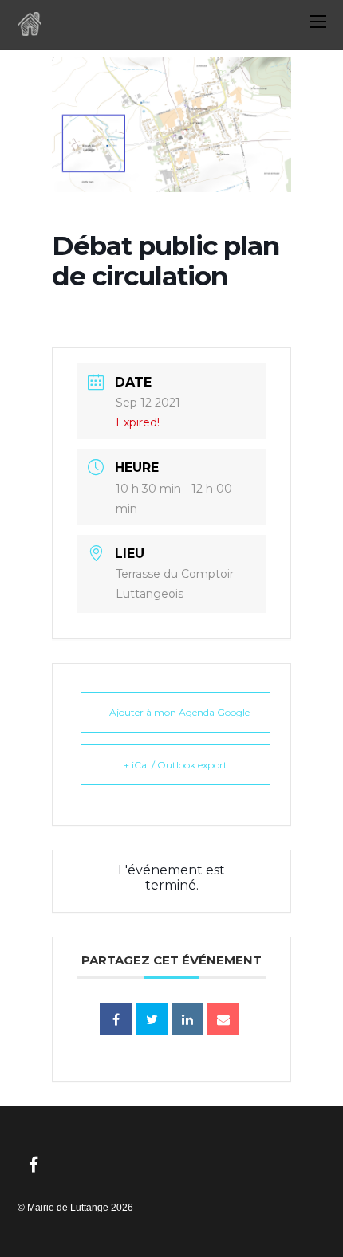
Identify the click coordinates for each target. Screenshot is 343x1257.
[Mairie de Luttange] (29, 29)
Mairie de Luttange (67, 1207)
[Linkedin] (187, 1019)
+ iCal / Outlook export (175, 765)
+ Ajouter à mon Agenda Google (175, 712)
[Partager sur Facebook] (116, 1019)
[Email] (223, 1019)
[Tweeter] (152, 1019)
